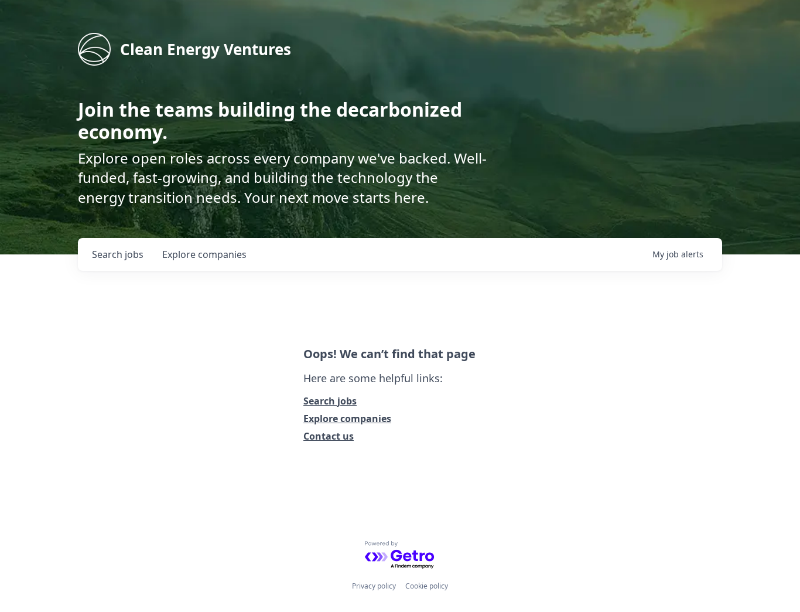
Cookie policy (426, 586)
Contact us (328, 436)
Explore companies (347, 418)
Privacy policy (374, 586)
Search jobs (330, 401)
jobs (117, 254)
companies (204, 254)
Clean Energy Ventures (205, 49)
